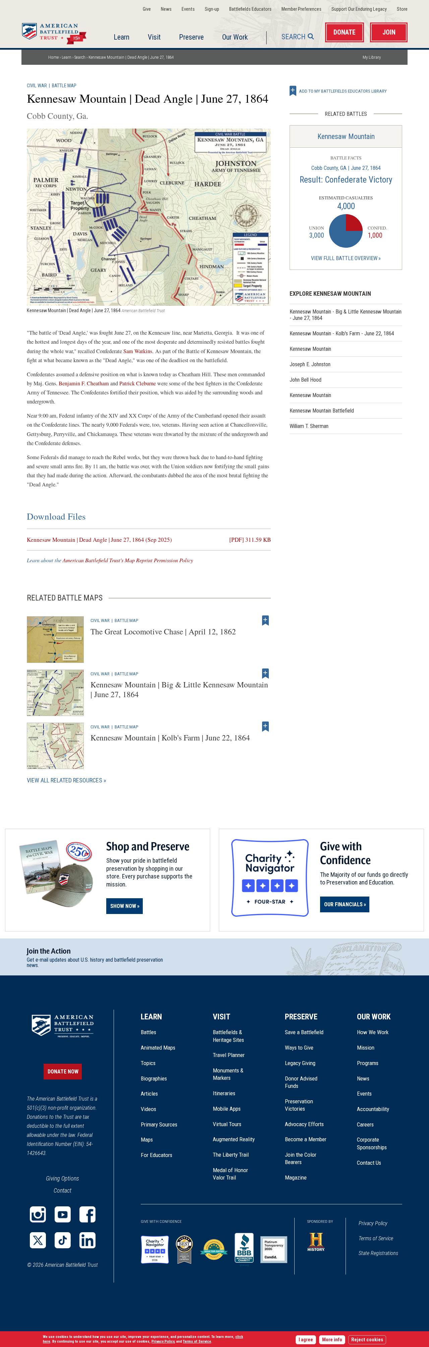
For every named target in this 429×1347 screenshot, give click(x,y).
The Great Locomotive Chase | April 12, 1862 (163, 631)
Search (294, 37)
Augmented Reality (234, 1139)
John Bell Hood (305, 380)
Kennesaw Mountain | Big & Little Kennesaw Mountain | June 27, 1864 (179, 689)
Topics (148, 1063)
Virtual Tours (227, 1124)
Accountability (373, 1109)
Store (402, 9)
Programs (367, 1063)
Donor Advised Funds (301, 1082)
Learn (121, 37)
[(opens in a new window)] (38, 1214)
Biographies (154, 1078)
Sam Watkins (137, 351)
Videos (148, 1109)
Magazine (296, 1177)
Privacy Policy (373, 1223)
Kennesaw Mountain (346, 136)
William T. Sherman (309, 426)
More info (332, 1340)
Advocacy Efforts (304, 1124)
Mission (365, 1047)
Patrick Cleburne (137, 383)
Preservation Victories (299, 1105)
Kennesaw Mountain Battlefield (322, 410)
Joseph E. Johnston (310, 364)
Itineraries (224, 1093)
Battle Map (64, 86)
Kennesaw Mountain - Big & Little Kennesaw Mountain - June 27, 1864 (346, 314)
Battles (148, 1032)
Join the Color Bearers (300, 1158)
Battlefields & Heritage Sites (228, 1036)
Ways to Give (299, 1047)
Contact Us (369, 1162)
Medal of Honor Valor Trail (234, 1174)
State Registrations (378, 1253)
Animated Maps (158, 1047)
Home (55, 32)
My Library (372, 57)
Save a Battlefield (304, 1032)
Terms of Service (376, 1238)
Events (188, 9)
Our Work (235, 37)
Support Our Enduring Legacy (359, 9)
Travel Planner (229, 1055)
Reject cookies (367, 1340)
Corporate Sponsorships (372, 1143)
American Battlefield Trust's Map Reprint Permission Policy (128, 560)
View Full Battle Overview (344, 258)
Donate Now (63, 1071)
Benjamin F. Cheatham (84, 383)
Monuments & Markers (228, 1074)
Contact (62, 1190)
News (166, 9)
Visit (154, 37)
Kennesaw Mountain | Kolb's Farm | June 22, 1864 (170, 737)
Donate (344, 32)
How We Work (372, 1032)
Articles (149, 1093)
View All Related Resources (64, 780)
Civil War (37, 86)
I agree (306, 1340)
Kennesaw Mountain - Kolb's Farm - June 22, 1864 (342, 333)
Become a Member (305, 1139)
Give (147, 9)
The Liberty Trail (235, 1154)
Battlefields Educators (250, 9)
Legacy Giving (307, 1063)
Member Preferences (301, 9)
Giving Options (62, 1178)
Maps (147, 1139)
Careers (365, 1124)
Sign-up (212, 9)
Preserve (191, 37)
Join (388, 32)
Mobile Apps (227, 1108)
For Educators (156, 1155)
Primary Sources (159, 1124)
